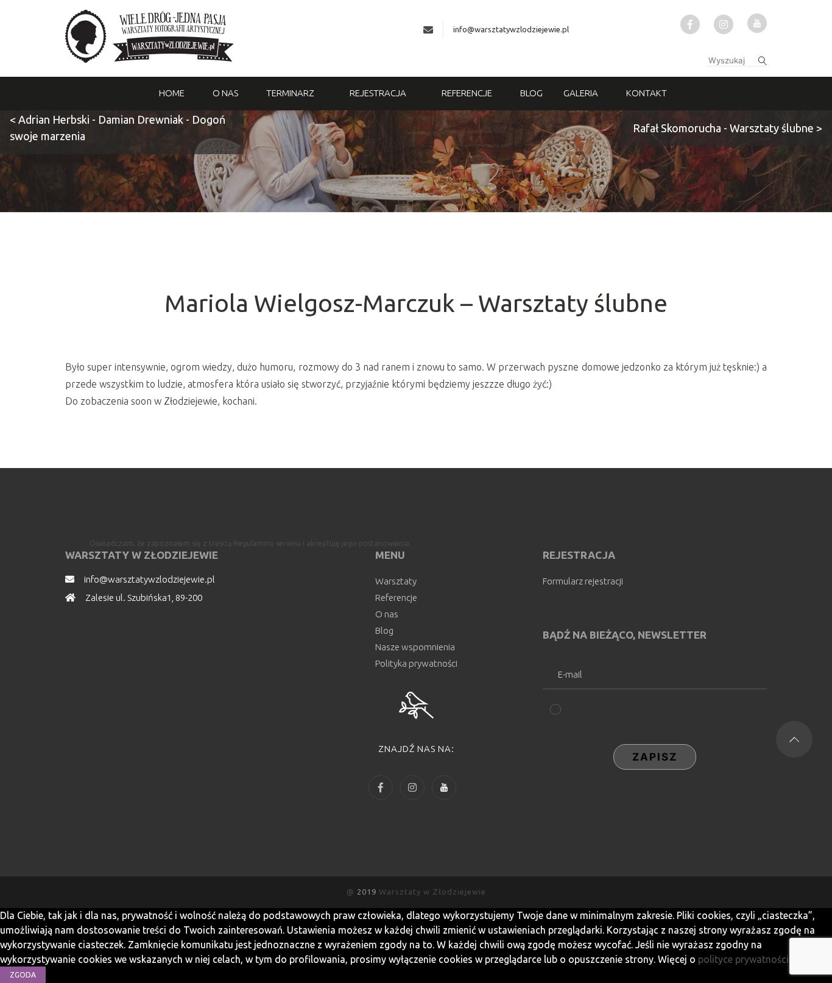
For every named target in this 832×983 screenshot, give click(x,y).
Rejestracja (378, 93)
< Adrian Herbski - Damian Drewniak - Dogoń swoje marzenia (117, 127)
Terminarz (290, 93)
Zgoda (23, 975)
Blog (531, 93)
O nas (225, 93)
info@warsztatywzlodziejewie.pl (511, 29)
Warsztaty (396, 581)
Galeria (580, 93)
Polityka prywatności (416, 663)
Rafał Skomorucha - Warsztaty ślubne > (727, 128)
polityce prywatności (743, 959)
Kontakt (646, 93)
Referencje (467, 93)
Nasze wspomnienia (415, 647)
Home (172, 93)
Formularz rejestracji (583, 581)
